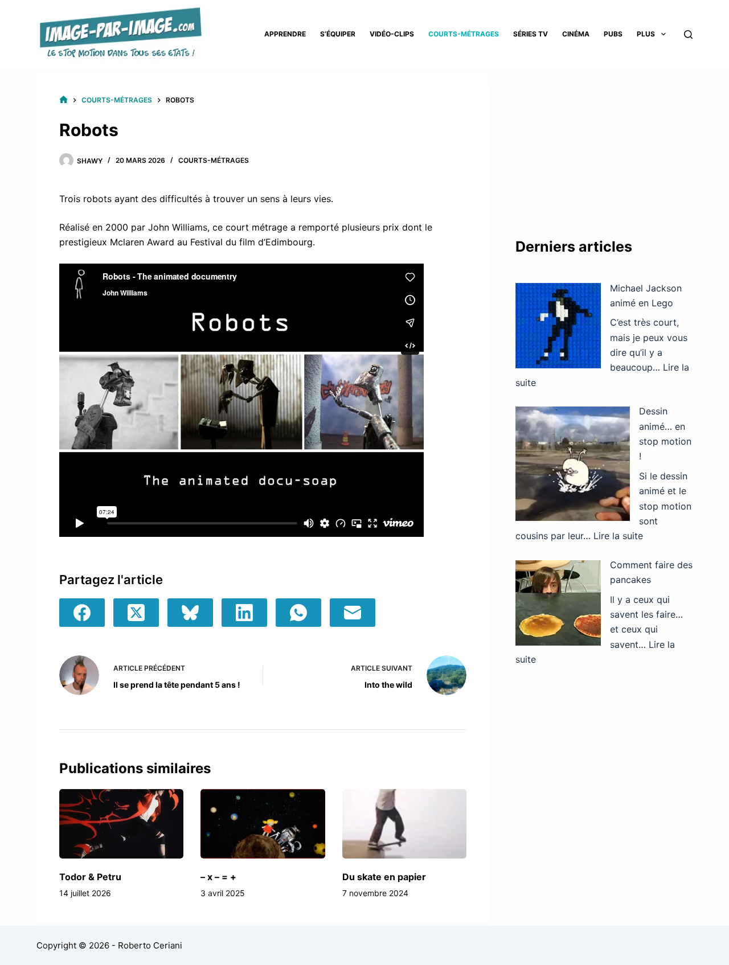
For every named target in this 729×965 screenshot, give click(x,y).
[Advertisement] (604, 142)
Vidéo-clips (392, 34)
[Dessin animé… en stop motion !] (572, 463)
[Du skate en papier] (404, 824)
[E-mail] (352, 612)
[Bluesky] (190, 612)
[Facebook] (82, 612)
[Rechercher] (688, 34)
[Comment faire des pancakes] (558, 603)
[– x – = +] (262, 824)
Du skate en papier (384, 876)
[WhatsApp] (298, 612)
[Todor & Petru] (121, 824)
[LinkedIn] (244, 612)
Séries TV (530, 34)
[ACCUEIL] (63, 100)
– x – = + (218, 876)
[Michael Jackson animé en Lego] (558, 325)
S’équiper (337, 34)
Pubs (613, 34)
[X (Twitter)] (136, 612)
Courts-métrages (463, 34)
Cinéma (575, 34)
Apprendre (285, 34)
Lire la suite (618, 535)
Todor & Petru (90, 876)
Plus (646, 34)
